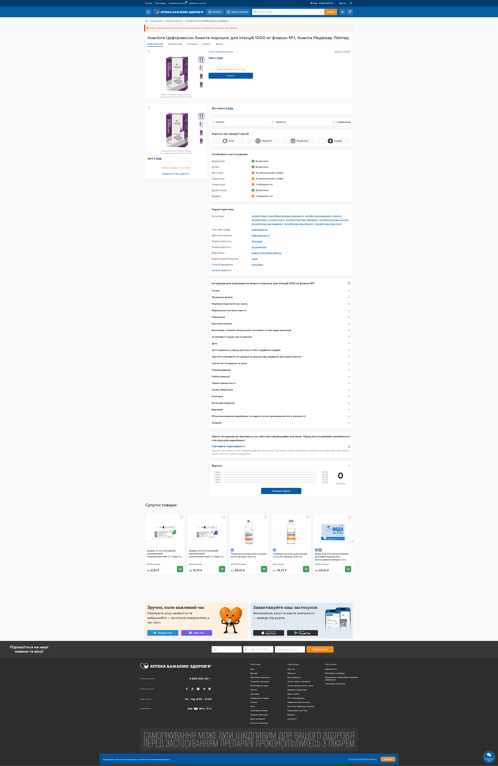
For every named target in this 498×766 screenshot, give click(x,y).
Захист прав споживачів (299, 681)
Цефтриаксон (260, 229)
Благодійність (294, 677)
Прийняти (387, 759)
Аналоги (207, 44)
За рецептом (259, 247)
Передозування (221, 369)
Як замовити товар (259, 686)
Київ (315, 3)
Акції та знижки (239, 12)
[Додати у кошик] (180, 569)
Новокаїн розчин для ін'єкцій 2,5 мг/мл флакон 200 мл (290, 555)
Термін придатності (223, 383)
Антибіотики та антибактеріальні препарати (278, 216)
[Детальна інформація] (213, 122)
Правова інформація (297, 690)
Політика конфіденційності (362, 759)
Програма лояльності (260, 677)
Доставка (255, 694)
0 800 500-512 (326, 3)
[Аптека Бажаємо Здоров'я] (146, 21)
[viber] (210, 689)
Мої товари (160, 3)
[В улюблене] (148, 51)
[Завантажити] (349, 446)
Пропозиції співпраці (335, 673)
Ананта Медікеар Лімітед (221, 52)
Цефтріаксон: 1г (261, 235)
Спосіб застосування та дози (229, 363)
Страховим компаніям (335, 684)
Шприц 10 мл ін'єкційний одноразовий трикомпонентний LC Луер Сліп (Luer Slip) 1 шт (165, 553)
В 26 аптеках (322, 564)
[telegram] (204, 689)
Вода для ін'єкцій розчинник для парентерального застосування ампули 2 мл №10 (331, 556)
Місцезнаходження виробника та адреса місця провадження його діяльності (259, 416)
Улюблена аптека (177, 3)
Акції (252, 706)
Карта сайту (293, 694)
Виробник (217, 409)
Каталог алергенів (259, 723)
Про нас (291, 669)
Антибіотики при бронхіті (299, 224)
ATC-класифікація (296, 698)
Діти (214, 343)
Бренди (253, 673)
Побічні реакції (221, 376)
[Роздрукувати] (349, 283)
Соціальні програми (259, 681)
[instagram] (198, 689)
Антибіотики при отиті (328, 224)
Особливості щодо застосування (232, 336)
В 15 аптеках (154, 564)
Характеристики (155, 44)
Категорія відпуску (223, 403)
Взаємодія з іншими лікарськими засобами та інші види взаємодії (251, 330)
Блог (252, 669)
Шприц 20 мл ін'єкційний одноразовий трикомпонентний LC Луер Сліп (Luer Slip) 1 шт (207, 553)
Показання (218, 317)
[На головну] (176, 666)
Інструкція (192, 44)
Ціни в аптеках (175, 44)
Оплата (254, 690)
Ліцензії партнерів (259, 715)
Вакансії (292, 673)
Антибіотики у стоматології (268, 220)
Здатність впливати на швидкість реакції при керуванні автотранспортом (256, 356)
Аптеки (148, 3)
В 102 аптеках (239, 564)
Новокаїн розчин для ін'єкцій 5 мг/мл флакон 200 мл (249, 555)
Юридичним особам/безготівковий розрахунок (341, 678)
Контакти (292, 719)
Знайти (331, 12)
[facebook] (187, 689)
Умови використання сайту (300, 686)
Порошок (257, 241)
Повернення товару (259, 698)
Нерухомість (331, 669)
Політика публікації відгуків (301, 706)
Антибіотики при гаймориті (302, 220)
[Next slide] (352, 541)
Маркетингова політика (299, 702)
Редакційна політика (297, 710)
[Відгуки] (349, 465)
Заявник (217, 422)
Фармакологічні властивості (229, 310)
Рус (344, 3)
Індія (254, 258)
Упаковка (217, 396)
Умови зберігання (222, 389)
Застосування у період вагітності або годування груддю (246, 350)
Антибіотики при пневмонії (267, 224)
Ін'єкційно (257, 264)
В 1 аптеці (279, 564)
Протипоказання (222, 323)
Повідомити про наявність (176, 174)
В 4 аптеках (196, 564)
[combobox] (246, 649)
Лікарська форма (222, 297)
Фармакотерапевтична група (229, 303)
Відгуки (219, 44)
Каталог (217, 12)
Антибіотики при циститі (333, 220)
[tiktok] (192, 689)
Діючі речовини (257, 719)
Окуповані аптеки (258, 710)
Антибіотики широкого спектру (323, 216)
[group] (176, 73)
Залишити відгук (281, 491)
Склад (215, 290)
